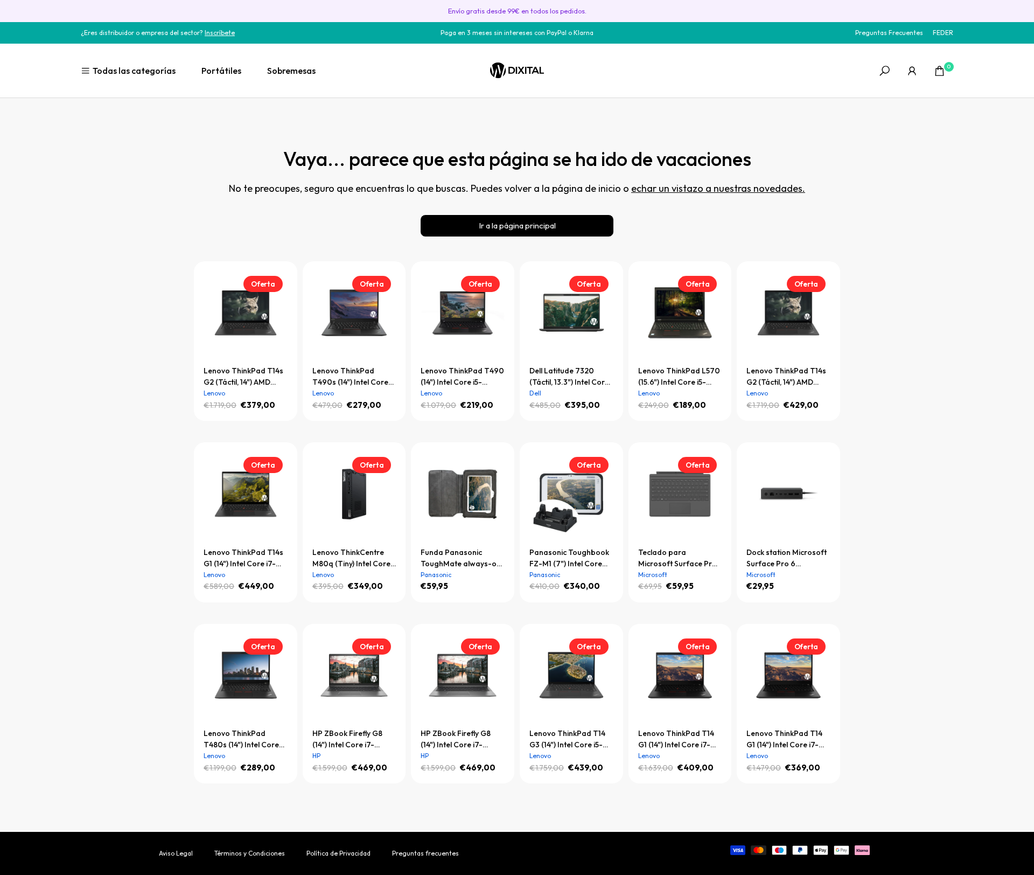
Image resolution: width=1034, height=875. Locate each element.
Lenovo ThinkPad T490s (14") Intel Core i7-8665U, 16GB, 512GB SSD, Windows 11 (352, 377)
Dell (535, 393)
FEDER (943, 33)
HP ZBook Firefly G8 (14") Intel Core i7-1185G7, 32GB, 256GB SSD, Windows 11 (349, 739)
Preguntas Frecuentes (889, 33)
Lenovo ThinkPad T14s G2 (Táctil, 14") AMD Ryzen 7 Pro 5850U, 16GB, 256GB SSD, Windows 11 (243, 377)
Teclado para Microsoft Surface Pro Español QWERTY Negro (677, 558)
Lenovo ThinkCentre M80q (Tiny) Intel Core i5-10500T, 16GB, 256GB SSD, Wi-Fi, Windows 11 (351, 558)
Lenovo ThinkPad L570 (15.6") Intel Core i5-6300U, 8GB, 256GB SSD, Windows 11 (679, 377)
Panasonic (436, 575)
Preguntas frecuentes (425, 853)
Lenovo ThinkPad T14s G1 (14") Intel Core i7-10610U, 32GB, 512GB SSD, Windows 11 (243, 558)
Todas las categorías (134, 70)
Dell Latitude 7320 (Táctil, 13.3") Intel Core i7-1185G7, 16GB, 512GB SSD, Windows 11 (569, 377)
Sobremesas (291, 70)
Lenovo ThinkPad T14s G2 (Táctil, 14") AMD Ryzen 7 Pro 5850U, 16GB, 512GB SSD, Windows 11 (786, 377)
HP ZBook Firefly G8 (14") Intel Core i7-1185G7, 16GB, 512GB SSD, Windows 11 (456, 739)
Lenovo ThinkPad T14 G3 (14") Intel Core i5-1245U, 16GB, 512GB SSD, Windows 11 (567, 739)
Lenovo (214, 393)
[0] (939, 71)
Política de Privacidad (338, 853)
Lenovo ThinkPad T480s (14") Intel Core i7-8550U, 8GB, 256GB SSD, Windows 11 (242, 739)
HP (316, 756)
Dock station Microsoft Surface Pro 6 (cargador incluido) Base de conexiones (786, 558)
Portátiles (221, 70)
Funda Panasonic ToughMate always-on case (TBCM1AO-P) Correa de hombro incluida (461, 558)
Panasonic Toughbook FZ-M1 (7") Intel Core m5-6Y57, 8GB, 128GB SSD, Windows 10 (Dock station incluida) (570, 558)
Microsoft (652, 575)
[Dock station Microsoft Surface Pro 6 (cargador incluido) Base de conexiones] (788, 494)
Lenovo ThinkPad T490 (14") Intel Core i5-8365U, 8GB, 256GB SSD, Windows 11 (462, 377)
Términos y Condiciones (249, 853)
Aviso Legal (176, 853)
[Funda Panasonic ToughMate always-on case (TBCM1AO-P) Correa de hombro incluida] (463, 494)
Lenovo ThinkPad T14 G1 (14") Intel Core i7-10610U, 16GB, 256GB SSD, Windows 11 (784, 739)
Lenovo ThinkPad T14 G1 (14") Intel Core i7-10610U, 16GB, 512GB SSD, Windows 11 (676, 739)
